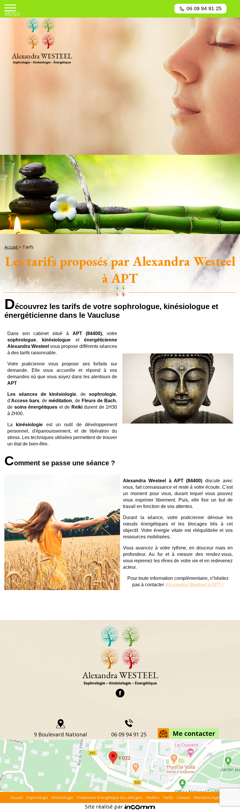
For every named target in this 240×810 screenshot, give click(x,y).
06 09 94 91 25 (204, 8)
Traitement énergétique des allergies (110, 797)
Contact (183, 797)
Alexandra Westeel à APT (193, 584)
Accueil (11, 247)
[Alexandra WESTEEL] (120, 41)
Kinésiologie (62, 797)
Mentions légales (209, 797)
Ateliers (153, 797)
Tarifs (168, 797)
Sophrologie (37, 797)
